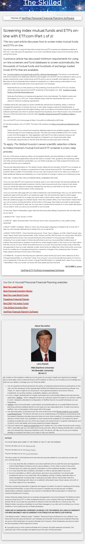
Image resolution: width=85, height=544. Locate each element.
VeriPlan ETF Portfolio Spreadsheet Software (42, 270)
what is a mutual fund (31, 426)
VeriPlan (19, 398)
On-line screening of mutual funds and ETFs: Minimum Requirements (32, 74)
